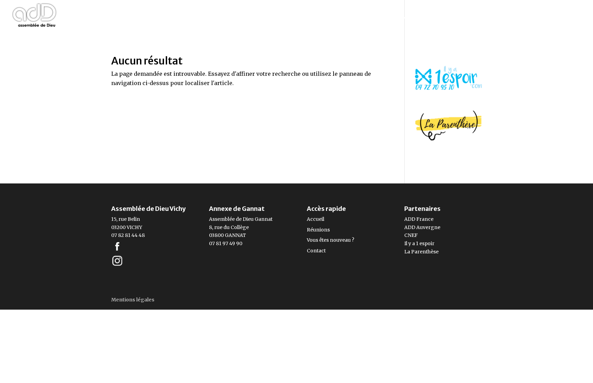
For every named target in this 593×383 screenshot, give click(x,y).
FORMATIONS (409, 18)
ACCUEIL (180, 18)
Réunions (318, 230)
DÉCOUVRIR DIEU (470, 18)
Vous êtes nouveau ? (330, 240)
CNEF (411, 235)
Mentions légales (132, 300)
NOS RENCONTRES (230, 18)
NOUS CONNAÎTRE (301, 18)
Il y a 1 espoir (419, 243)
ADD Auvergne (422, 227)
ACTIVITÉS (359, 18)
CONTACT (568, 18)
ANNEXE (525, 18)
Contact (316, 251)
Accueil (315, 219)
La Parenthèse (421, 252)
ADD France (418, 219)
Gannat (263, 219)
